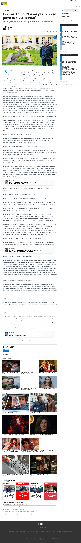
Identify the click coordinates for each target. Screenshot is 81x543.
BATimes (70, 531)
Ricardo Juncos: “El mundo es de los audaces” (14, 509)
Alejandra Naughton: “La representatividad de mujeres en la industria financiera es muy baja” (25, 334)
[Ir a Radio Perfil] (71, 0)
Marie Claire (22, 531)
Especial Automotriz (63, 3)
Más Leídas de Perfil (65, 55)
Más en (4, 480)
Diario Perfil (11, 531)
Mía (60, 531)
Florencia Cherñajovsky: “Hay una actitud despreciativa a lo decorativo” (20, 511)
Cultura (32, 3)
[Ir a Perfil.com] (77, 0)
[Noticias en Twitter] (76, 7)
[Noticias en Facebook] (73, 7)
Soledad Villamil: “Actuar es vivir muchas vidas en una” (16, 504)
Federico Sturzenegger (26, 6)
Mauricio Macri (49, 6)
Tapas (56, 3)
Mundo (27, 3)
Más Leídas (63, 25)
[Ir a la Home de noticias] (40, 524)
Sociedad (16, 3)
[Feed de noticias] (79, 7)
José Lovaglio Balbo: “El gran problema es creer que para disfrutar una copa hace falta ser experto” (25, 251)
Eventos (47, 3)
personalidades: (7, 349)
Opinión (42, 3)
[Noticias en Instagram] (71, 7)
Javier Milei (14, 6)
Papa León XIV (38, 6)
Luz (57, 531)
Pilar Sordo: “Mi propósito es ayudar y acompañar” (15, 506)
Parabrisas (43, 531)
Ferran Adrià (6, 351)
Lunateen (65, 531)
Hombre (32, 531)
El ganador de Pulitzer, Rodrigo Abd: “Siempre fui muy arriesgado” (19, 514)
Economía (22, 3)
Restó (51, 3)
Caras (17, 531)
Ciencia (37, 3)
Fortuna (27, 531)
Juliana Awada (59, 6)
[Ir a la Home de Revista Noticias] (4, 3)
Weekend (37, 531)
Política (11, 3)
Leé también (12, 180)
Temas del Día (5, 6)
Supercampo (48, 531)
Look (54, 531)
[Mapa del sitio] (46, 527)
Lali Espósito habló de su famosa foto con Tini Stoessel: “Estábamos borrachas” (22, 183)
